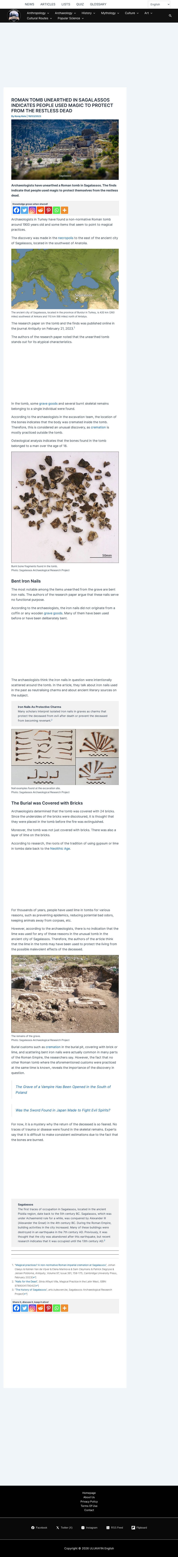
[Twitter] (24, 210)
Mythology (108, 13)
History (87, 13)
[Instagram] (32, 210)
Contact (89, 1510)
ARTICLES (47, 4)
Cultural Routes (37, 18)
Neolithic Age (60, 848)
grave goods (48, 403)
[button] (47, 13)
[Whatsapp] (56, 210)
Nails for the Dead (26, 1281)
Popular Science (69, 18)
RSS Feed (117, 1527)
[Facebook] (16, 210)
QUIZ (80, 4)
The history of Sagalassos (31, 1289)
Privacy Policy (89, 1501)
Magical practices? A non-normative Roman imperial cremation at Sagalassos (61, 1264)
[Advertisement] (65, 61)
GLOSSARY (98, 4)
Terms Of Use (89, 1506)
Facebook (41, 1527)
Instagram (92, 1527)
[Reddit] (40, 210)
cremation (98, 427)
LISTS (66, 4)
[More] (64, 210)
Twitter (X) (66, 1527)
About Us (89, 1497)
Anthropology (36, 13)
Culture (130, 13)
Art (146, 13)
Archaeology (63, 13)
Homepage (89, 1493)
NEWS (29, 4)
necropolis (65, 238)
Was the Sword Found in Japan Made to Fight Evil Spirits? (63, 1110)
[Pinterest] (48, 210)
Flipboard (141, 1527)
